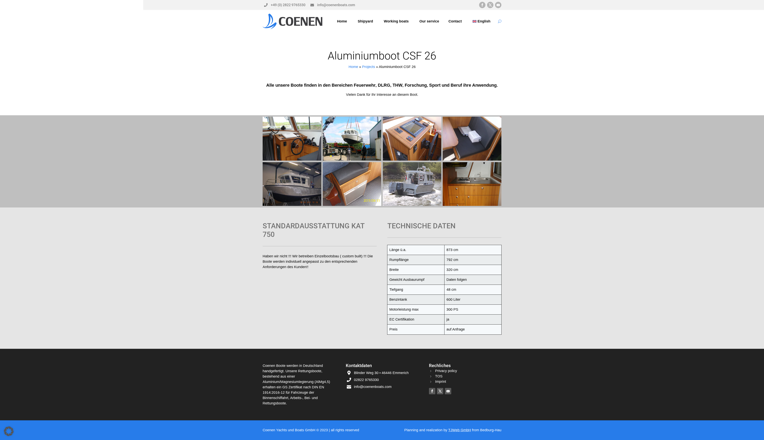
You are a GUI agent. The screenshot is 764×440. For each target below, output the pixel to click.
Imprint (440, 382)
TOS (438, 376)
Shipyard (365, 21)
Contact (455, 21)
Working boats (396, 21)
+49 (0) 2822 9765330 (288, 5)
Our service (429, 21)
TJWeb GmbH (459, 430)
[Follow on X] (490, 5)
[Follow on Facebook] (482, 5)
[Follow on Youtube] (498, 5)
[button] (9, 431)
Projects (368, 67)
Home (342, 21)
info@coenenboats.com (336, 5)
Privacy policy (446, 371)
